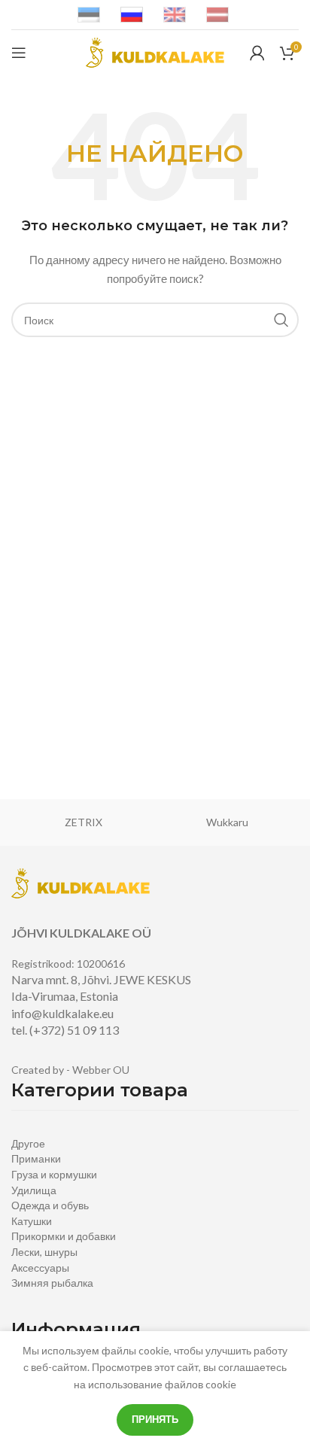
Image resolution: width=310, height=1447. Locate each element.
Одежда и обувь (50, 1205)
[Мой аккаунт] (257, 53)
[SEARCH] (281, 319)
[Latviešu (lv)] (217, 14)
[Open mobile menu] (19, 53)
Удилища (33, 1190)
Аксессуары (40, 1267)
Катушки (31, 1220)
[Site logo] (155, 51)
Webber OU (100, 1069)
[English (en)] (174, 14)
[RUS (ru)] (131, 14)
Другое (28, 1143)
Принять (155, 1419)
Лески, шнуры (44, 1251)
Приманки (36, 1158)
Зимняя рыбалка (52, 1282)
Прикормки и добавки (63, 1236)
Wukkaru (227, 822)
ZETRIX (83, 822)
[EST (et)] (89, 14)
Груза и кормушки (54, 1174)
